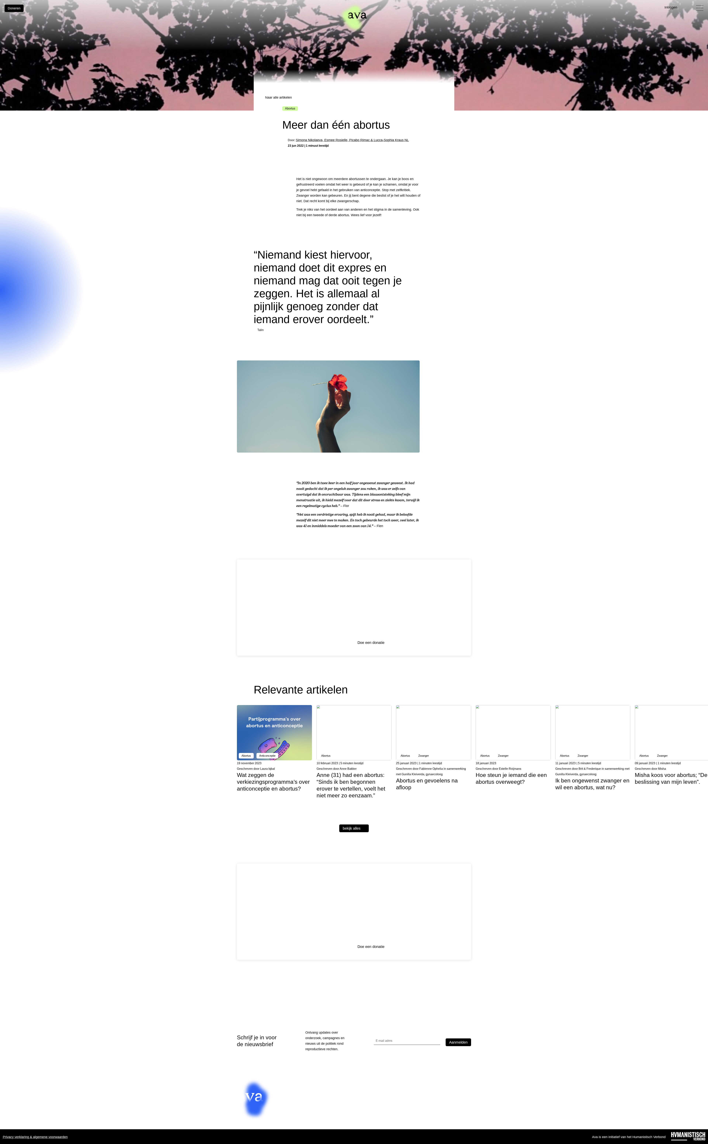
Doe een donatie (371, 643)
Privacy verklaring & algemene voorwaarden (35, 1137)
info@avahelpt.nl (330, 1117)
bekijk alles (351, 828)
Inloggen (670, 7)
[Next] (467, 692)
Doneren (14, 8)
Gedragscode (290, 1107)
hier (408, 1101)
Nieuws (285, 1099)
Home (284, 1092)
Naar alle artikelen (278, 97)
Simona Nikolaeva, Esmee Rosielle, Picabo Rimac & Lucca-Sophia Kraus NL (352, 140)
